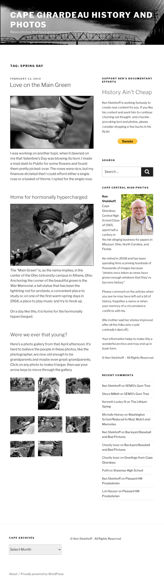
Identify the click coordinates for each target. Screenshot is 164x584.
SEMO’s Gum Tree (137, 385)
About (13, 574)
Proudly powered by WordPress (42, 574)
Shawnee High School (128, 470)
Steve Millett (110, 394)
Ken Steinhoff (111, 385)
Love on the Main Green (40, 85)
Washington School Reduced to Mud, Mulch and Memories (126, 419)
